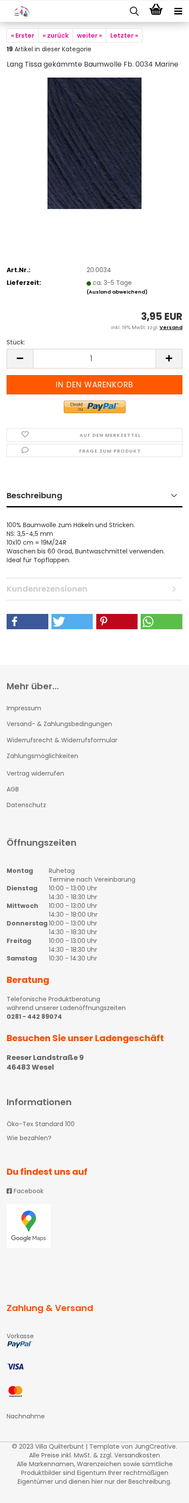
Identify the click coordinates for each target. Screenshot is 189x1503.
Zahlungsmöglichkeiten (42, 756)
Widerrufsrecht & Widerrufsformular (62, 740)
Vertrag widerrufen (35, 773)
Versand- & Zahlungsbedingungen (59, 724)
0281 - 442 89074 (34, 1016)
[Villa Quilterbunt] (17, 11)
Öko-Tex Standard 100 (41, 1124)
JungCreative (155, 1446)
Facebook (28, 1191)
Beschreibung (34, 495)
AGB (13, 789)
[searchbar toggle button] (134, 11)
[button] (27, 621)
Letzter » (124, 35)
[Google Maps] (94, 1226)
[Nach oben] (165, 1490)
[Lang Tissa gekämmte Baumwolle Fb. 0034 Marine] (94, 142)
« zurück (56, 35)
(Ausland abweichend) (117, 291)
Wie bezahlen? (29, 1138)
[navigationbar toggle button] (178, 11)
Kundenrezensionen (47, 588)
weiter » (89, 35)
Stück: (16, 342)
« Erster (22, 35)
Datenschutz (26, 805)
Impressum (24, 708)
